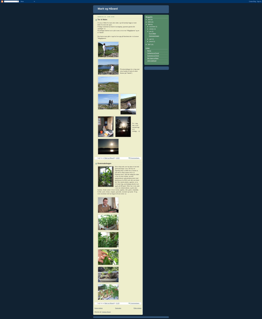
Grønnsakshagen (104, 163)
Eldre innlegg (137, 308)
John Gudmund (151, 61)
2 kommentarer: (135, 303)
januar (151, 41)
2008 (149, 24)
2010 (149, 19)
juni (150, 31)
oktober (151, 29)
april (150, 39)
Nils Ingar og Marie (152, 58)
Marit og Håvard (108, 8)
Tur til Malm (102, 20)
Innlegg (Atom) (106, 312)
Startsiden (118, 308)
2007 (149, 44)
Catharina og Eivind (153, 53)
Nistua (149, 51)
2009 (149, 22)
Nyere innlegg (98, 308)
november (152, 26)
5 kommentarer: (135, 158)
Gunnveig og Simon (153, 56)
